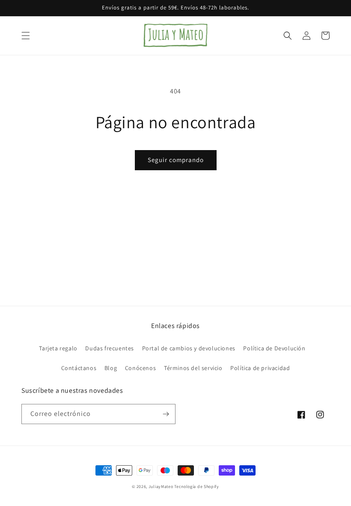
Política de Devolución (274, 348)
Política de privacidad (260, 368)
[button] (25, 35)
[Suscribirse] (165, 414)
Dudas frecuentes (109, 348)
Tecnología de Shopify (196, 486)
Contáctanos (79, 368)
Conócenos (140, 368)
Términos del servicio (193, 368)
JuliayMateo (161, 486)
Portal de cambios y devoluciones (188, 348)
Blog (110, 368)
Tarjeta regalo (58, 348)
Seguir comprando (176, 160)
